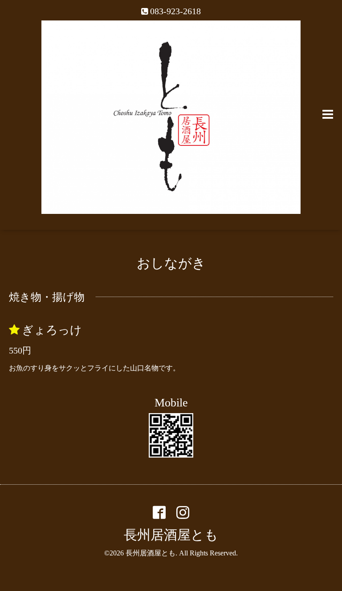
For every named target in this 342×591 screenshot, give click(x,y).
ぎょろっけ (52, 330)
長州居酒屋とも (171, 534)
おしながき (171, 263)
